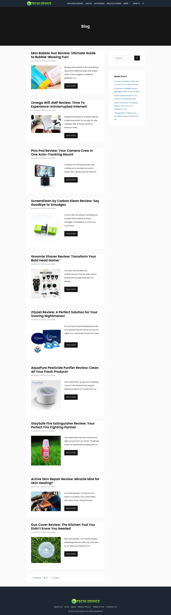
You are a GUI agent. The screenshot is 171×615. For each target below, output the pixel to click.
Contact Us (111, 607)
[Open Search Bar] (143, 3)
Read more (71, 86)
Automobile (99, 3)
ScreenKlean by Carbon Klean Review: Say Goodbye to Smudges (65, 203)
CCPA (66, 607)
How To (136, 3)
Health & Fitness (114, 3)
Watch (89, 3)
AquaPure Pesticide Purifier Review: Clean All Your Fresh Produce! (65, 369)
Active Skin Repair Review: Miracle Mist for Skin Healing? (65, 481)
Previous (36, 578)
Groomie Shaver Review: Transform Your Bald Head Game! (63, 258)
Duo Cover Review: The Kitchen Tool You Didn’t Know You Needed (63, 526)
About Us (58, 607)
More (126, 3)
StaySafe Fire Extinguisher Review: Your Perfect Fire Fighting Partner (63, 425)
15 (53, 578)
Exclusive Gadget (75, 3)
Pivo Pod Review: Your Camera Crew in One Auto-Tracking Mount (62, 152)
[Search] (137, 58)
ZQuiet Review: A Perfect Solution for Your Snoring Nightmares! (64, 314)
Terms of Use (98, 607)
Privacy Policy (84, 607)
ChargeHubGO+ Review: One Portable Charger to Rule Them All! (126, 116)
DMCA (73, 607)
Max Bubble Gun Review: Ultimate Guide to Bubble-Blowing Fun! (63, 55)
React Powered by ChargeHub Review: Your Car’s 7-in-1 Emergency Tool (126, 106)
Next (58, 578)
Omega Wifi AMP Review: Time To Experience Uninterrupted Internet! (59, 104)
